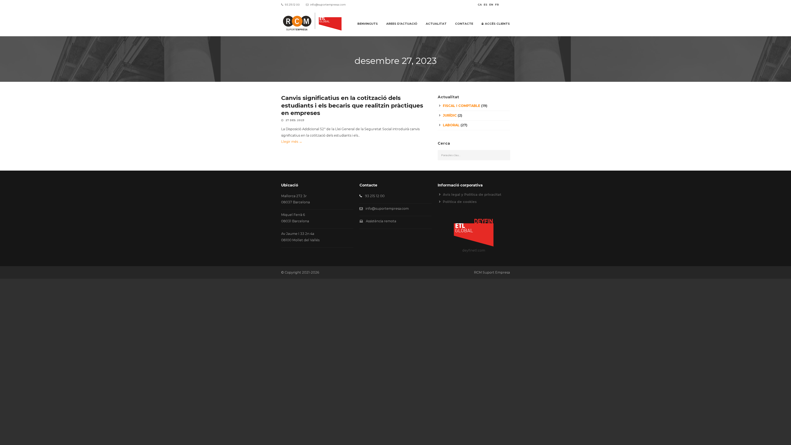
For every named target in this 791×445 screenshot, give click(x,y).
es (485, 4)
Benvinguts (367, 24)
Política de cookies (460, 202)
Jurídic (450, 115)
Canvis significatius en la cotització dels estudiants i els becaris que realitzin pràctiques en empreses (352, 105)
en (491, 4)
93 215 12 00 (292, 4)
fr (497, 4)
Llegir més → (291, 142)
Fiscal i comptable (461, 106)
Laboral (451, 125)
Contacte (464, 24)
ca (480, 4)
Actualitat (436, 24)
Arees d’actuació (401, 24)
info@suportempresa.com (328, 4)
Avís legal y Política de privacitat (472, 195)
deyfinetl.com (473, 250)
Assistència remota (381, 221)
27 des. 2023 (295, 120)
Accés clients (497, 24)
